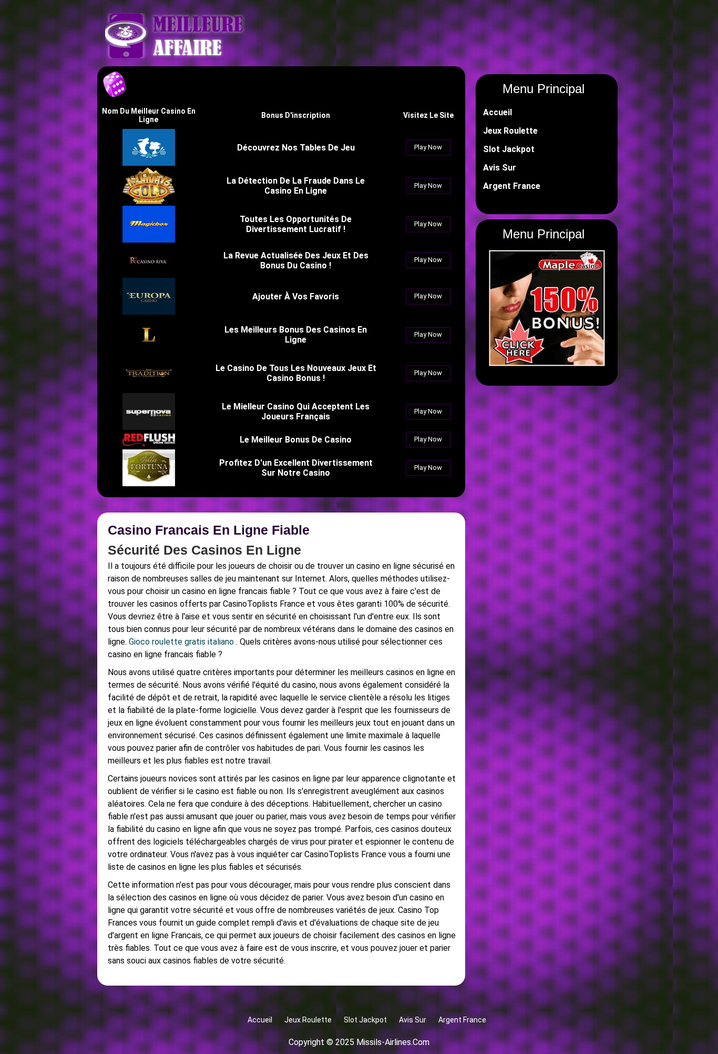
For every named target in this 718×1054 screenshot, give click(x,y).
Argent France (511, 186)
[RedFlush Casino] (148, 443)
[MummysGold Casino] (148, 201)
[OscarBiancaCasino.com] (148, 163)
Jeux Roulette (510, 131)
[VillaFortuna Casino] (148, 483)
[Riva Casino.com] (148, 273)
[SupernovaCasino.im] (148, 427)
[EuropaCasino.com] (148, 312)
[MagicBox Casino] (148, 240)
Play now (428, 147)
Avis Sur (499, 168)
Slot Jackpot (509, 149)
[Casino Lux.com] (148, 350)
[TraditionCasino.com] (148, 389)
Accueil (497, 112)
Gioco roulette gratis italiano (181, 642)
